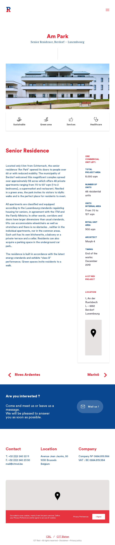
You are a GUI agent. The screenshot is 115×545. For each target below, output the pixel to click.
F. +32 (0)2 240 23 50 (18, 460)
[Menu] (107, 10)
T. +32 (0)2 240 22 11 (17, 456)
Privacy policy (76, 540)
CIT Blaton (63, 536)
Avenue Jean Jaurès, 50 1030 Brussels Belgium (54, 460)
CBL (48, 536)
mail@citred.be (14, 464)
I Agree (98, 517)
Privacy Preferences (80, 517)
